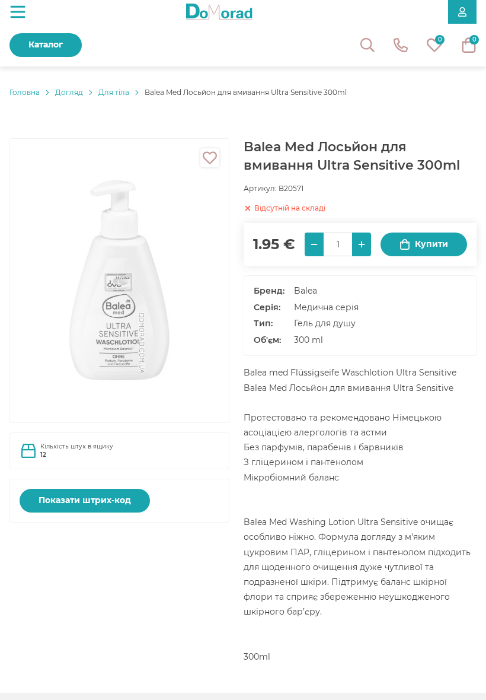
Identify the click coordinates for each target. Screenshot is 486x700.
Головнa (24, 92)
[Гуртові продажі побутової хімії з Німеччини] (219, 12)
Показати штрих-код (85, 500)
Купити (431, 243)
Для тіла (113, 92)
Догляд (69, 92)
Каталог (45, 44)
